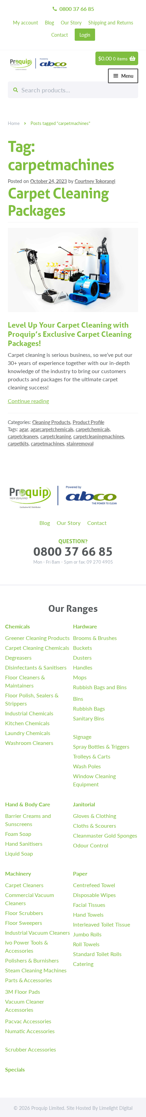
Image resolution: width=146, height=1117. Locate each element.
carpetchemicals (93, 429)
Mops (80, 677)
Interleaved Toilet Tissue (101, 924)
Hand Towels (88, 914)
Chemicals (17, 626)
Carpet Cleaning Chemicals (37, 648)
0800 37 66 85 (73, 9)
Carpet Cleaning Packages (58, 202)
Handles (82, 667)
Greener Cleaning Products (37, 638)
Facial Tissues (89, 905)
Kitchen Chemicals (27, 723)
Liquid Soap (19, 853)
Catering (83, 964)
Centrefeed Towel (94, 885)
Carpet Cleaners (24, 885)
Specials (15, 1069)
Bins (78, 698)
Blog (49, 22)
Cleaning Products (51, 422)
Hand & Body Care (27, 804)
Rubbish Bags (89, 708)
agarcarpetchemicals (52, 429)
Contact (59, 34)
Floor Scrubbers (24, 913)
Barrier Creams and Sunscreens (28, 820)
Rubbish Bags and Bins (100, 687)
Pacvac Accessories (28, 1021)
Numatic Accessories (30, 1031)
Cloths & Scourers (94, 825)
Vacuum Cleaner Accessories (24, 1005)
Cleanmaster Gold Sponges (105, 835)
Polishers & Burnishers (32, 960)
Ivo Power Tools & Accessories (26, 946)
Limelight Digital (115, 1107)
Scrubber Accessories (30, 1049)
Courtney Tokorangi (95, 181)
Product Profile (88, 422)
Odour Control (90, 845)
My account (25, 22)
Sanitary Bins (88, 718)
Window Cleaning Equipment (94, 780)
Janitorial (84, 804)
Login (84, 34)
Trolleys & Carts (91, 756)
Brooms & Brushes (95, 638)
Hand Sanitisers (23, 843)
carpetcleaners (23, 436)
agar (23, 429)
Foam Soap (18, 834)
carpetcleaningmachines (98, 436)
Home (14, 123)
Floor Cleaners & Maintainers (25, 681)
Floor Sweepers (23, 923)
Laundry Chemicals (27, 733)
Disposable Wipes (94, 895)
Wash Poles (87, 766)
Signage (82, 736)
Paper (80, 873)
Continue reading (28, 401)
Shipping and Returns (110, 22)
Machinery (18, 873)
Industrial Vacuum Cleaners (37, 932)
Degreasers (18, 657)
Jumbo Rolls (87, 934)
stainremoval (80, 443)
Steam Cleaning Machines (36, 970)
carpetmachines (47, 443)
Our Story (71, 22)
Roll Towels (86, 944)
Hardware (85, 626)
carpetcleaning (55, 436)
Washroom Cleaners (29, 743)
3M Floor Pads (22, 991)
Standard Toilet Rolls (97, 954)
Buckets (82, 648)
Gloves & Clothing (94, 816)
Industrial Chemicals (29, 713)
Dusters (82, 657)
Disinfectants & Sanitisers (36, 667)
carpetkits (18, 443)
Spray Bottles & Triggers (101, 746)
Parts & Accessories (28, 980)
